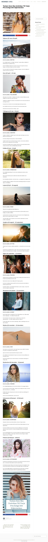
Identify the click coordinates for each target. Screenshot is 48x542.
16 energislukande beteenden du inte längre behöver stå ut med (40, 33)
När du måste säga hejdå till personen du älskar (40, 27)
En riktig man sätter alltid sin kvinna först (40, 25)
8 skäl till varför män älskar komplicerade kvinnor (39, 35)
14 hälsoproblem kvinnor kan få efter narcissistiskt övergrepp (40, 30)
